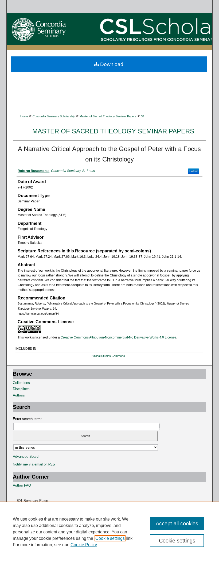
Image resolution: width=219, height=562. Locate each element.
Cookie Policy (84, 544)
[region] (109, 532)
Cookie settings (110, 538)
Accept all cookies (177, 523)
